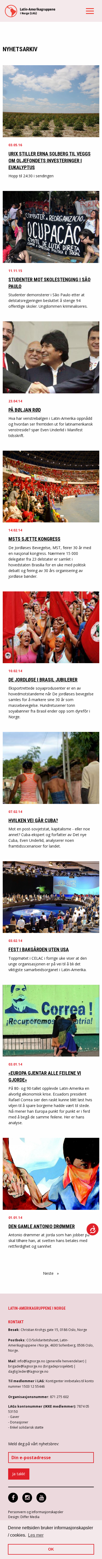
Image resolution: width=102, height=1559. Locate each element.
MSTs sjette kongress (34, 539)
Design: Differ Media (23, 1517)
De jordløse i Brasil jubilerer (43, 680)
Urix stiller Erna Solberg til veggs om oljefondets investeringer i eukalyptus (49, 160)
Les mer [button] (36, 1535)
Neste (52, 1273)
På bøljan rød (24, 410)
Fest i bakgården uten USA (38, 949)
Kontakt (16, 1322)
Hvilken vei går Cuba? (33, 820)
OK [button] (51, 1549)
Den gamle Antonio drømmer (41, 1226)
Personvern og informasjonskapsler (35, 1512)
